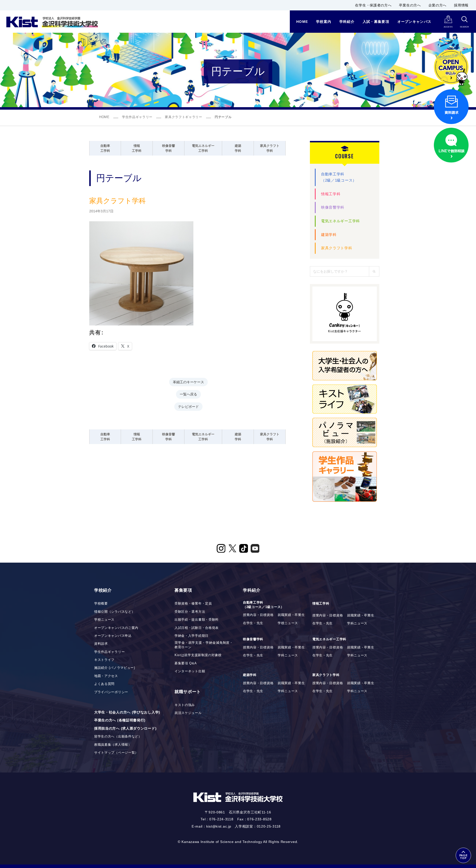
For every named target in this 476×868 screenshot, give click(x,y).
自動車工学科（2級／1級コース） (339, 177)
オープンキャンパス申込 (113, 636)
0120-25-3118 (269, 826)
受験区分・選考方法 (190, 611)
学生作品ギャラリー (137, 117)
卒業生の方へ (410, 5)
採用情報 (461, 5)
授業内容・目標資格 (258, 615)
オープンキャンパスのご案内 (116, 628)
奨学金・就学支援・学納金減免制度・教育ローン (204, 645)
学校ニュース (104, 619)
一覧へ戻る (188, 393)
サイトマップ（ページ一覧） (116, 752)
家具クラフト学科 (336, 248)
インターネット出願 (190, 671)
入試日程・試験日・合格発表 (197, 628)
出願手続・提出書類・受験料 (197, 619)
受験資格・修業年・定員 (193, 603)
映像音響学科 (332, 207)
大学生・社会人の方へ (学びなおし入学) (127, 712)
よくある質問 (104, 684)
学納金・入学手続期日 (191, 636)
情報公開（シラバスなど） (114, 611)
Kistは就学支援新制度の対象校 (198, 655)
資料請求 (101, 643)
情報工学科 (331, 194)
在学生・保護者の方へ (373, 5)
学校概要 (101, 603)
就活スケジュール (188, 713)
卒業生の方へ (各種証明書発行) (120, 720)
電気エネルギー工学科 (340, 221)
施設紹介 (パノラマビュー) (114, 668)
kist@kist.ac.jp (218, 826)
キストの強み (185, 705)
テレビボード (188, 406)
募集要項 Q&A (186, 663)
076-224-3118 (221, 819)
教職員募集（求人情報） (113, 744)
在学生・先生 (253, 623)
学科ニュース (357, 623)
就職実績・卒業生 (291, 615)
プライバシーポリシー (111, 692)
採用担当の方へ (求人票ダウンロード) (125, 728)
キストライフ (104, 660)
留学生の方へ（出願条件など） (118, 736)
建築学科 (329, 234)
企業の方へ (437, 5)
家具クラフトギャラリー (183, 117)
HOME (104, 117)
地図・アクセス (106, 676)
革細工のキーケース (188, 381)
